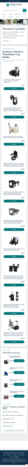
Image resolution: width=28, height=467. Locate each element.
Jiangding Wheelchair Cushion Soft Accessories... (16, 368)
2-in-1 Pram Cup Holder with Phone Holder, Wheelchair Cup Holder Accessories (12, 81)
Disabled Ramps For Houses (14, 423)
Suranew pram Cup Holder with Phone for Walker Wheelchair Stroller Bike (14, 249)
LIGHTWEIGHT (17, 14)
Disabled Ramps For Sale (14, 419)
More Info (14, 88)
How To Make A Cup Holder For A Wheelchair (14, 416)
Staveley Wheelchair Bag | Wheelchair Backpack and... (15, 357)
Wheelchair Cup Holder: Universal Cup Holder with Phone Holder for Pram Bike (13, 137)
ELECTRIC (10, 14)
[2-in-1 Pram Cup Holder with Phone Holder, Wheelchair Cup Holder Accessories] (14, 71)
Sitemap (15, 454)
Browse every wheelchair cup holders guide (14, 430)
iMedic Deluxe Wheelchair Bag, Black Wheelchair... (15, 380)
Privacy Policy (21, 454)
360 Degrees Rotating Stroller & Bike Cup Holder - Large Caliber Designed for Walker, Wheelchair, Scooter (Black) (14, 193)
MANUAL (4, 14)
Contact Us (9, 454)
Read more (5, 40)
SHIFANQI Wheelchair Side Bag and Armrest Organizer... (16, 392)
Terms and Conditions (14, 456)
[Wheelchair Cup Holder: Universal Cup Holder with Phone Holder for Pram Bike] (14, 128)
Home (4, 454)
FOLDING (24, 14)
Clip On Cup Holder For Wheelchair (14, 412)
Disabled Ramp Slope (14, 426)
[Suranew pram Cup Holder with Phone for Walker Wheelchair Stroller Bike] (14, 240)
